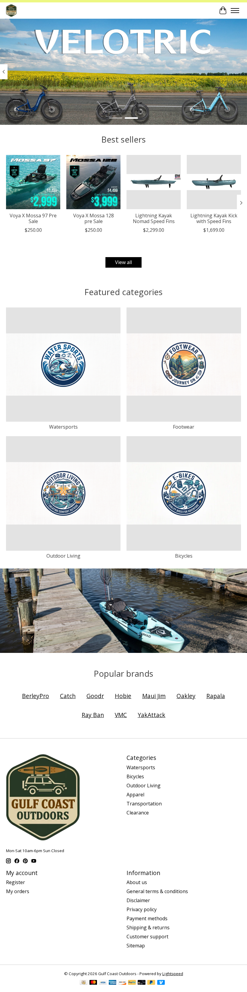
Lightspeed (172, 973)
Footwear (183, 427)
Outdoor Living (63, 556)
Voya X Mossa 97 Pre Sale (33, 218)
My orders (17, 891)
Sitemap (136, 945)
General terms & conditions (157, 891)
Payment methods (147, 918)
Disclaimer (138, 900)
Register (15, 882)
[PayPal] (132, 983)
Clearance (138, 812)
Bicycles (183, 556)
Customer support (147, 936)
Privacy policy (142, 909)
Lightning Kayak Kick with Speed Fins (213, 218)
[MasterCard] (93, 983)
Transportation (144, 803)
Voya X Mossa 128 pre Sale (93, 218)
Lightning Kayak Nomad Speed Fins (154, 218)
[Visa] (103, 983)
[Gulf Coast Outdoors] (11, 10)
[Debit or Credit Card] (141, 983)
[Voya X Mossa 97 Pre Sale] (33, 182)
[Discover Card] (122, 983)
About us (137, 882)
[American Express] (113, 983)
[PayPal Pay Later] (151, 983)
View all (123, 262)
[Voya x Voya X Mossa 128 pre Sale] (93, 182)
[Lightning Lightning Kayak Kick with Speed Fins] (214, 182)
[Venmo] (161, 983)
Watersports (63, 427)
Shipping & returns (148, 927)
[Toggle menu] (235, 11)
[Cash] (83, 983)
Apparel (135, 794)
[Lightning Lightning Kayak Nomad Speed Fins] (154, 182)
